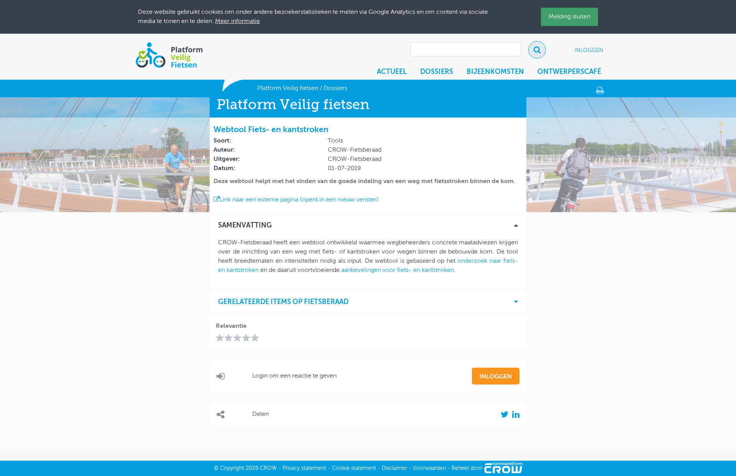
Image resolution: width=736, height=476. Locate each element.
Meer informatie (237, 21)
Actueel (392, 72)
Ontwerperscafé (569, 72)
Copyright (232, 468)
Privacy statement (304, 468)
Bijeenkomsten (495, 72)
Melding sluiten (569, 17)
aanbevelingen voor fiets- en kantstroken (397, 270)
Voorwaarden (429, 468)
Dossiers (436, 72)
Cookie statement (354, 468)
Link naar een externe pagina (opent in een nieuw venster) (299, 200)
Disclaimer (394, 468)
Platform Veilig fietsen (287, 88)
